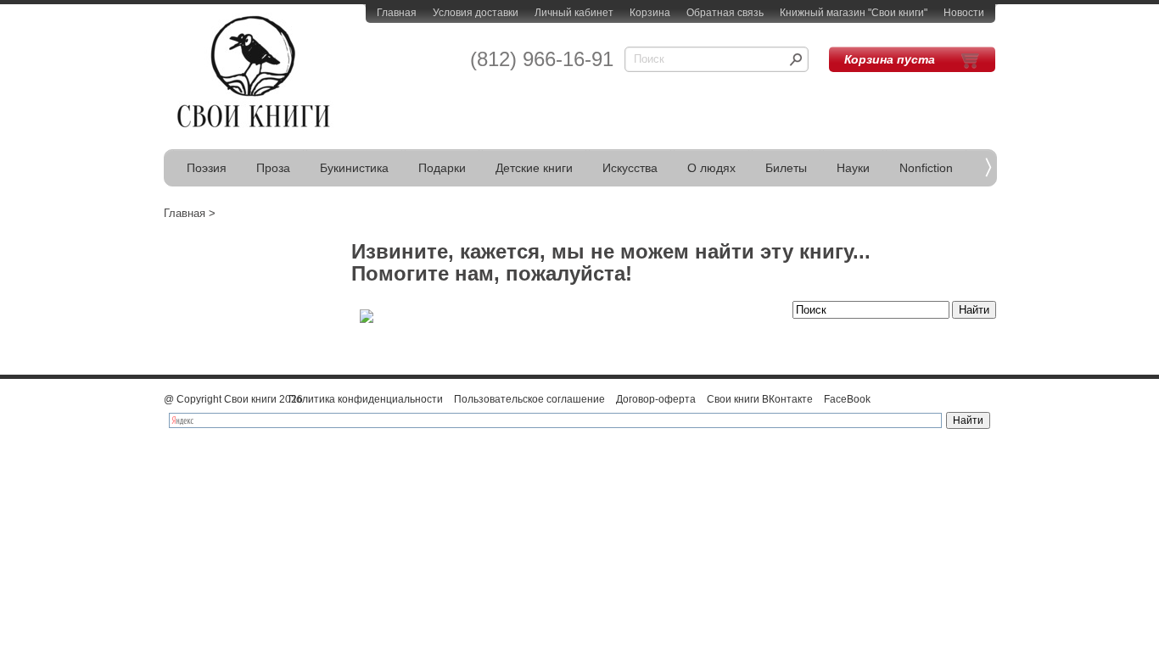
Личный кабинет (574, 13)
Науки (853, 168)
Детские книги (534, 168)
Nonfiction (926, 168)
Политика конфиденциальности (365, 399)
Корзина (650, 13)
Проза (273, 168)
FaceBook (847, 399)
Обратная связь (725, 13)
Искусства (630, 168)
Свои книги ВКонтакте (760, 399)
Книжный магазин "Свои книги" (853, 13)
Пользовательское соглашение (529, 399)
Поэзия (207, 168)
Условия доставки (475, 13)
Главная (397, 13)
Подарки (442, 168)
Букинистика (354, 168)
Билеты (786, 168)
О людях (711, 168)
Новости (963, 13)
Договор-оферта (656, 399)
